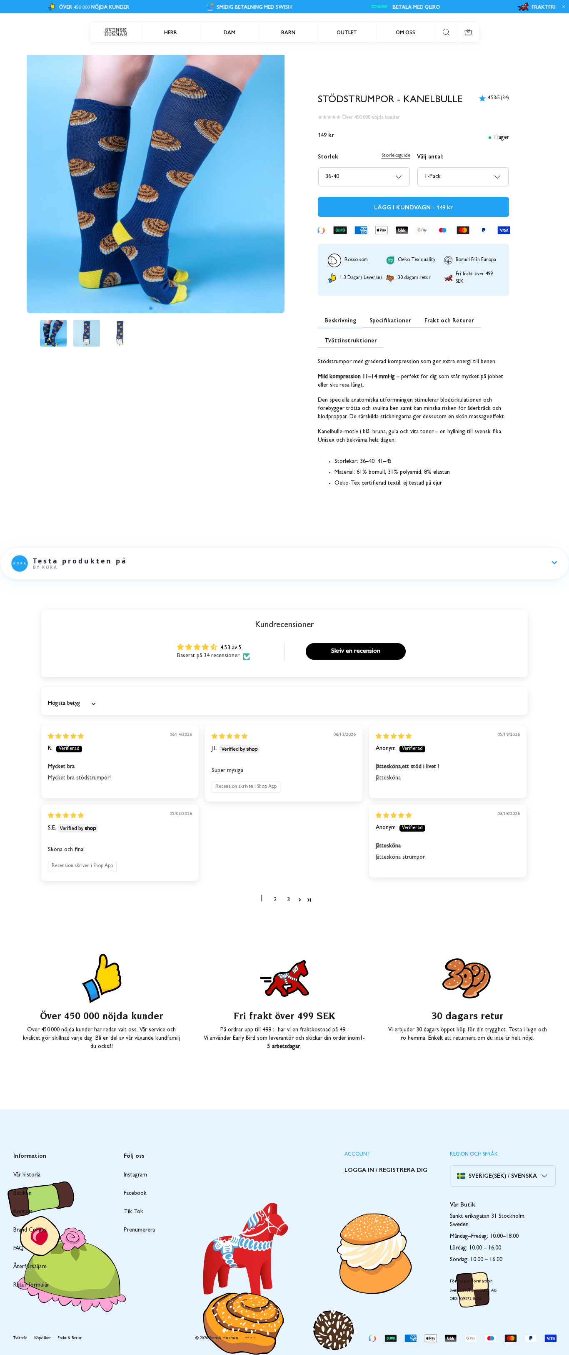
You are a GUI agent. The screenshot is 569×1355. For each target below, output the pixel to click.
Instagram (135, 1175)
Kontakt (22, 1212)
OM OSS (405, 32)
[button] (150, 308)
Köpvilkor (42, 1338)
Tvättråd (20, 1338)
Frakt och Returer (449, 320)
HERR (170, 32)
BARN (288, 32)
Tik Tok (133, 1212)
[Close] (562, 6)
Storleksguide (396, 155)
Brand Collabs (30, 1230)
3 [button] (288, 900)
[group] (53, 333)
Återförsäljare (30, 1267)
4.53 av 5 (231, 648)
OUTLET (347, 32)
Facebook (135, 1194)
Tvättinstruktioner (350, 340)
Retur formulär (31, 1285)
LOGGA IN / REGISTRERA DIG (385, 1169)
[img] (66, 737)
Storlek (328, 156)
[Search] (446, 32)
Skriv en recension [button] (355, 651)
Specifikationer (390, 320)
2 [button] (275, 900)
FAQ (18, 1249)
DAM (229, 32)
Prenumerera (139, 1230)
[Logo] (116, 32)
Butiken (22, 1194)
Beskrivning (340, 320)
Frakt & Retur (69, 1338)
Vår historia (26, 1175)
